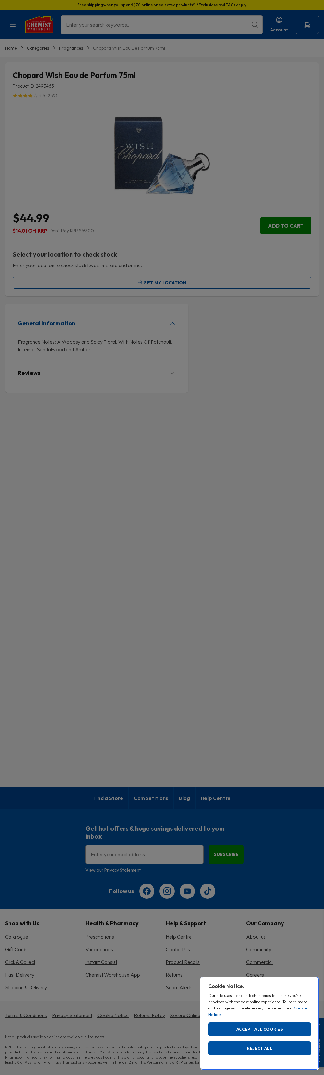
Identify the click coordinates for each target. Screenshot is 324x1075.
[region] (259, 1023)
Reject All (259, 1048)
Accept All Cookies (259, 1029)
